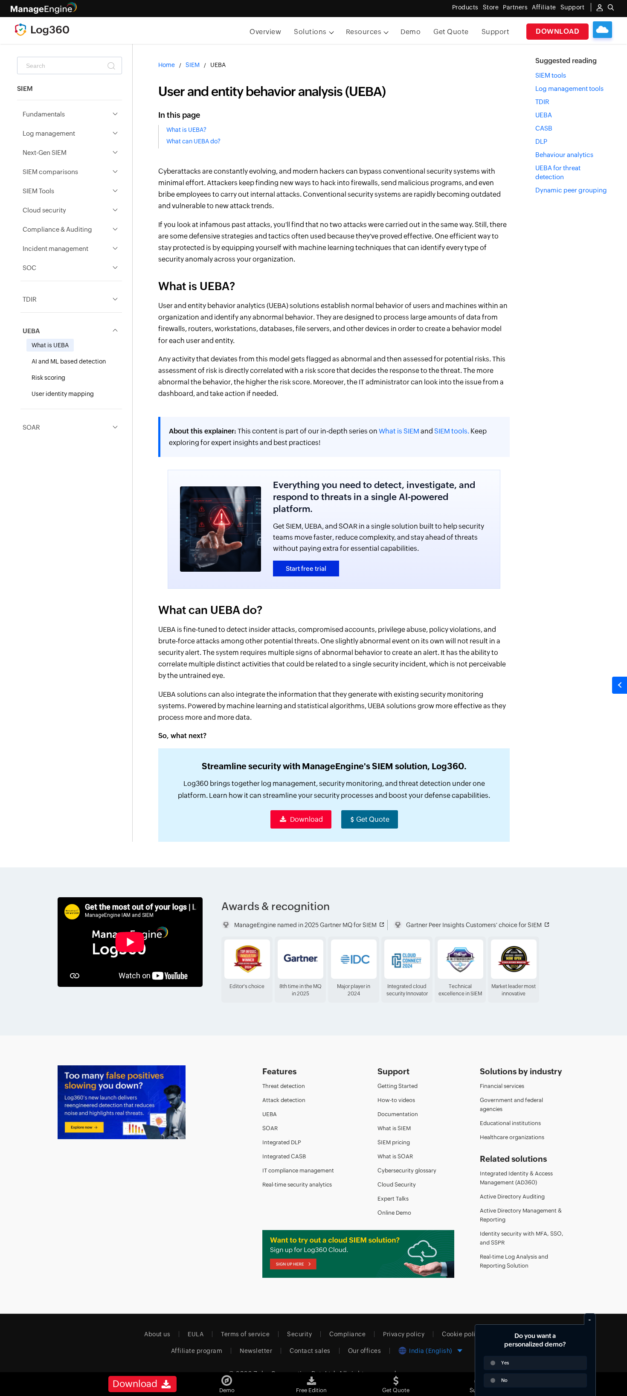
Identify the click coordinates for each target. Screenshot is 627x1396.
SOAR (270, 1128)
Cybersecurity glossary (406, 1170)
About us (157, 1334)
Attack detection (283, 1100)
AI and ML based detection (69, 361)
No (504, 1380)
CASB (543, 128)
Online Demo (394, 1213)
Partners (515, 7)
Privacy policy (403, 1334)
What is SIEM (399, 431)
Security (299, 1334)
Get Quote (451, 32)
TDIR (542, 101)
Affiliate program (197, 1351)
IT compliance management (298, 1170)
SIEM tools (550, 75)
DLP (541, 141)
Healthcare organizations (512, 1137)
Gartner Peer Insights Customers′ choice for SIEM (474, 925)
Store (491, 7)
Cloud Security (396, 1184)
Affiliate (544, 7)
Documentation (397, 1114)
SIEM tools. (451, 431)
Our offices (364, 1351)
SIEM (193, 64)
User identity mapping (63, 393)
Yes (505, 1362)
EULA (195, 1334)
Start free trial (306, 568)
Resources (364, 32)
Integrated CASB (284, 1156)
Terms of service (245, 1334)
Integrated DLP (281, 1142)
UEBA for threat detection (558, 172)
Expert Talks (393, 1198)
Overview (265, 32)
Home (166, 64)
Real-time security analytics (297, 1184)
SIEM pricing (393, 1142)
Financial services (502, 1086)
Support (496, 32)
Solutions (310, 32)
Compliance (347, 1334)
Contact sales (310, 1351)
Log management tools (569, 88)
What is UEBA (50, 345)
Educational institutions (510, 1123)
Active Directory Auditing (512, 1196)
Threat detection (283, 1086)
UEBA (543, 115)
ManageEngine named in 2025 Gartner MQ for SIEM (305, 925)
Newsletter (256, 1351)
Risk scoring (48, 377)
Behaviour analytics (564, 154)
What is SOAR (395, 1156)
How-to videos (396, 1100)
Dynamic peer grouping (571, 190)
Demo (411, 32)
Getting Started (397, 1086)
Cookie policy (462, 1334)
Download (557, 31)
